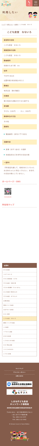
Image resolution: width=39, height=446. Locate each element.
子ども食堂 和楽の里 (9, 283)
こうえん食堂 (7, 354)
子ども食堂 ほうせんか (10, 296)
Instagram (7, 197)
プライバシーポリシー (19, 372)
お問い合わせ (19, 376)
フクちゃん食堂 (7, 332)
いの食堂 (5, 327)
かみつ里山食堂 (7, 345)
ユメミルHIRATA (8, 349)
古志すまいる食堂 (8, 310)
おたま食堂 (6, 270)
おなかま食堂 (7, 336)
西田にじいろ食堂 (8, 305)
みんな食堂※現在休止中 (10, 292)
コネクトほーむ (7, 274)
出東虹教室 (6, 301)
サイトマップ (19, 369)
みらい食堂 (6, 314)
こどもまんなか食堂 (9, 341)
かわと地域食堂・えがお (10, 279)
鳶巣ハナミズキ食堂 (9, 323)
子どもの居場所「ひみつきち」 (12, 288)
